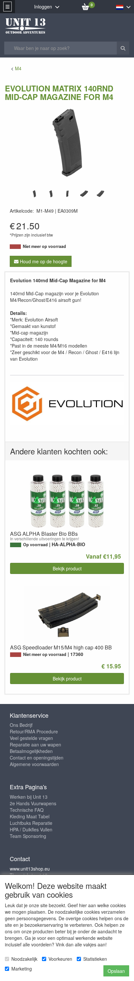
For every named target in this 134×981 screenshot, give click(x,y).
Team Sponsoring (28, 836)
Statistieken (95, 959)
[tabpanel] (34, 194)
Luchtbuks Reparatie (31, 823)
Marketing (21, 968)
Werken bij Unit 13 (28, 796)
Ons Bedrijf (21, 725)
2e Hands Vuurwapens (33, 803)
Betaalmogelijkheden (31, 751)
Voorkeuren (60, 959)
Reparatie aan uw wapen (35, 744)
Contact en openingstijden (36, 757)
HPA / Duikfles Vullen (31, 829)
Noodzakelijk (24, 959)
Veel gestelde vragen (31, 738)
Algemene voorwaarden (34, 764)
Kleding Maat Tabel (29, 816)
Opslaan (116, 971)
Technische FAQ (27, 810)
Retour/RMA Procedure (34, 731)
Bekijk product (67, 568)
